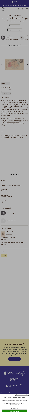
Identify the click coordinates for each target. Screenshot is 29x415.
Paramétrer (14, 408)
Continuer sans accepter (22, 394)
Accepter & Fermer (14, 411)
